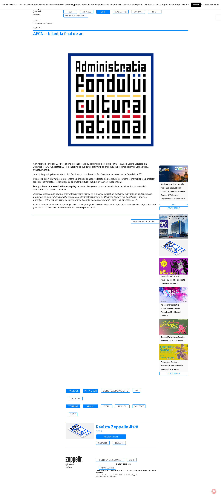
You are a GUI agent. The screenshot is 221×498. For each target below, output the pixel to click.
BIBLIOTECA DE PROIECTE (115, 391)
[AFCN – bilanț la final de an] (110, 100)
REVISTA (122, 406)
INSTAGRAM (90, 391)
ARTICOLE (75, 399)
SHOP (73, 414)
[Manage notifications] (214, 491)
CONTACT (139, 406)
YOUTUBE (73, 406)
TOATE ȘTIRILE (174, 208)
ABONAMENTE (111, 437)
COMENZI (102, 443)
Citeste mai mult (210, 5)
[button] (218, 17)
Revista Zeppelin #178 (117, 427)
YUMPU (90, 406)
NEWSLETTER (107, 468)
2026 (99, 431)
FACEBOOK (73, 391)
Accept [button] (196, 4)
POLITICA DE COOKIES (110, 460)
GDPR (131, 460)
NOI (136, 391)
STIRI (106, 406)
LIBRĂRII (119, 443)
